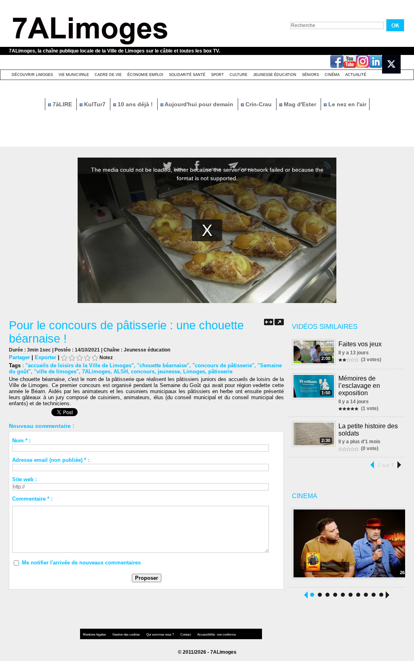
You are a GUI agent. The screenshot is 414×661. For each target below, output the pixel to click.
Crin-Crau (258, 104)
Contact (186, 634)
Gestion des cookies (126, 634)
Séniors (310, 75)
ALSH (121, 371)
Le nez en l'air (346, 104)
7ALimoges (96, 371)
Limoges (194, 371)
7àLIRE (62, 104)
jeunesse (169, 371)
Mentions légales (95, 634)
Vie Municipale (74, 75)
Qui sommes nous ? (160, 634)
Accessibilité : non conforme (216, 634)
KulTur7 (94, 104)
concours (142, 371)
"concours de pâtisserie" (223, 365)
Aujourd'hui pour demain (199, 104)
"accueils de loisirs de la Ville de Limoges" (79, 365)
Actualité (355, 75)
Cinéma (332, 75)
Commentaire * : (32, 499)
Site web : (24, 479)
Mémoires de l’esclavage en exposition (359, 385)
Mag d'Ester (300, 104)
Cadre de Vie (108, 75)
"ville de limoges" (56, 371)
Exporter (45, 357)
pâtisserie (220, 371)
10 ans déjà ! (135, 104)
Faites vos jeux (360, 344)
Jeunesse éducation (274, 75)
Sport (217, 75)
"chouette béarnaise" (163, 365)
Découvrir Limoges (32, 75)
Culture (238, 75)
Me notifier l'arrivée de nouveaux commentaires (81, 563)
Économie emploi (145, 75)
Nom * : (21, 441)
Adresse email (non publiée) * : (50, 460)
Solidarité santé (187, 75)
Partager (19, 357)
